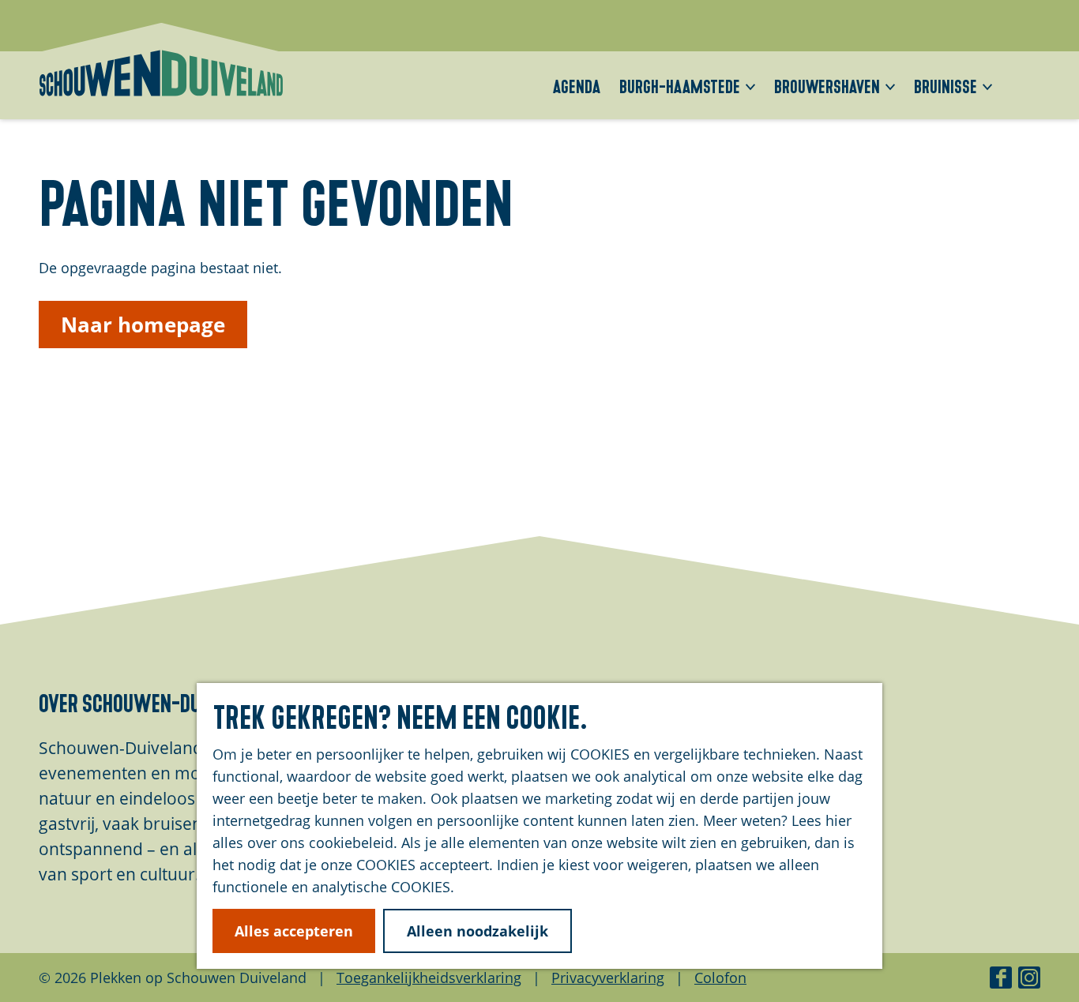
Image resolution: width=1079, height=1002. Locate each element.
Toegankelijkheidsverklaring (428, 977)
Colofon (720, 977)
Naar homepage (143, 324)
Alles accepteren (294, 930)
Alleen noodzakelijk (477, 930)
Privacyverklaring (607, 977)
